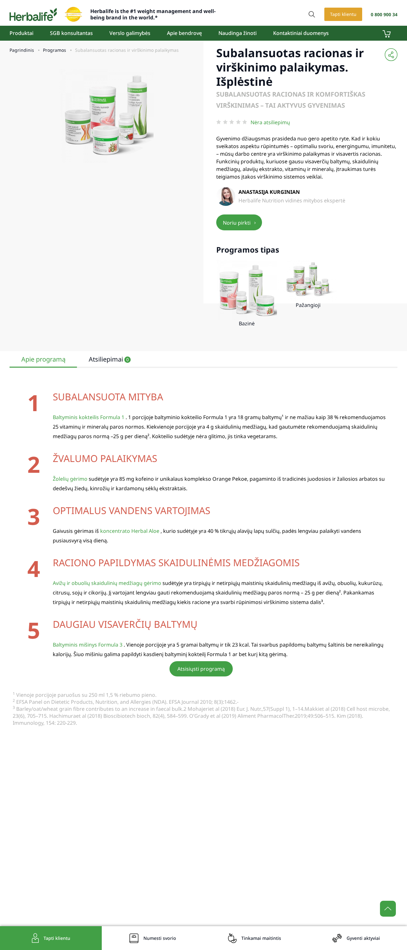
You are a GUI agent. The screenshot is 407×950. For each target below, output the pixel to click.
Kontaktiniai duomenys (301, 33)
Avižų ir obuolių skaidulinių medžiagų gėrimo (107, 583)
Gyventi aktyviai (363, 938)
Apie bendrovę (184, 33)
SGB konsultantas (71, 33)
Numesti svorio (159, 938)
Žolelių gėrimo (70, 478)
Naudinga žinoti (237, 33)
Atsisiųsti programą (201, 668)
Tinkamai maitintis (261, 938)
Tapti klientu (343, 14)
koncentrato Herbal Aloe (129, 530)
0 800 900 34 (384, 14)
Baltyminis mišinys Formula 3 (87, 644)
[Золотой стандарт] (73, 14)
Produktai (21, 33)
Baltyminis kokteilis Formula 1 (88, 417)
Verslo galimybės (129, 33)
